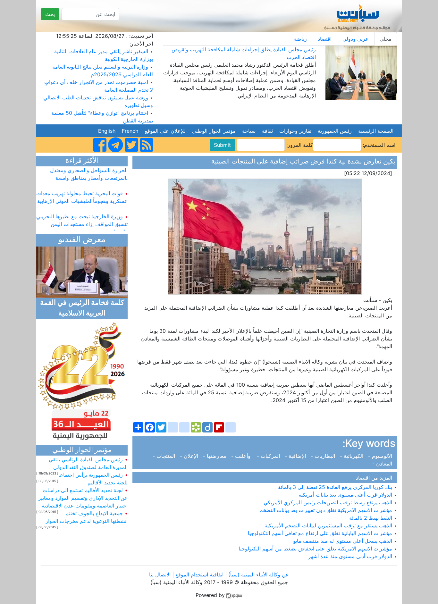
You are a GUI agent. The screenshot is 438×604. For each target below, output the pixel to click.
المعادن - (383, 463)
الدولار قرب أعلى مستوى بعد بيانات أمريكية (346, 494)
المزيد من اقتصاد (375, 477)
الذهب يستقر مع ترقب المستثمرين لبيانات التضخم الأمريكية (329, 525)
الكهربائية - (352, 456)
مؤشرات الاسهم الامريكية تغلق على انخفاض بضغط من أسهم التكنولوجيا (316, 548)
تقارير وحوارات (295, 131)
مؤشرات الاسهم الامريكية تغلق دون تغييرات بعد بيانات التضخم (326, 510)
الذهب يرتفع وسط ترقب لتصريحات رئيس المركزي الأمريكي (329, 502)
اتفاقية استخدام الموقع (199, 574)
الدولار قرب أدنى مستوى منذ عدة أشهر (351, 556)
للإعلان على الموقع (165, 131)
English (107, 131)
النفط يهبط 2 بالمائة (371, 518)
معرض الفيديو (82, 240)
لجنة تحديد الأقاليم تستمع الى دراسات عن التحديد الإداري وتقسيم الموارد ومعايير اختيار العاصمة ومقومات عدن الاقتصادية (83, 498)
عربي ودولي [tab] (355, 39)
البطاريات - (323, 456)
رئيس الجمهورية (335, 131)
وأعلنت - (242, 456)
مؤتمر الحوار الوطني (214, 131)
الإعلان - (189, 456)
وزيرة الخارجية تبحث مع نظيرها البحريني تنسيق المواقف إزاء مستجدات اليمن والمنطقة (82, 219)
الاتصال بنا (160, 574)
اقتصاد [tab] (325, 39)
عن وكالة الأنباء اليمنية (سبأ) (258, 574)
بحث (50, 14)
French (130, 131)
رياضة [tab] (300, 39)
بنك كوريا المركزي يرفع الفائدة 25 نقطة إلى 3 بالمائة (336, 487)
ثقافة (267, 131)
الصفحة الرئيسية (376, 131)
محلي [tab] (386, 39)
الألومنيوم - (380, 456)
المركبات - (269, 456)
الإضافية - (296, 456)
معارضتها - (215, 456)
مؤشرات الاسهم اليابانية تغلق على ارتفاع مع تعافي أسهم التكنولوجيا (321, 533)
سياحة (249, 131)
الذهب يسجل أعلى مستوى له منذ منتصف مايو (343, 541)
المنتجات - (165, 456)
